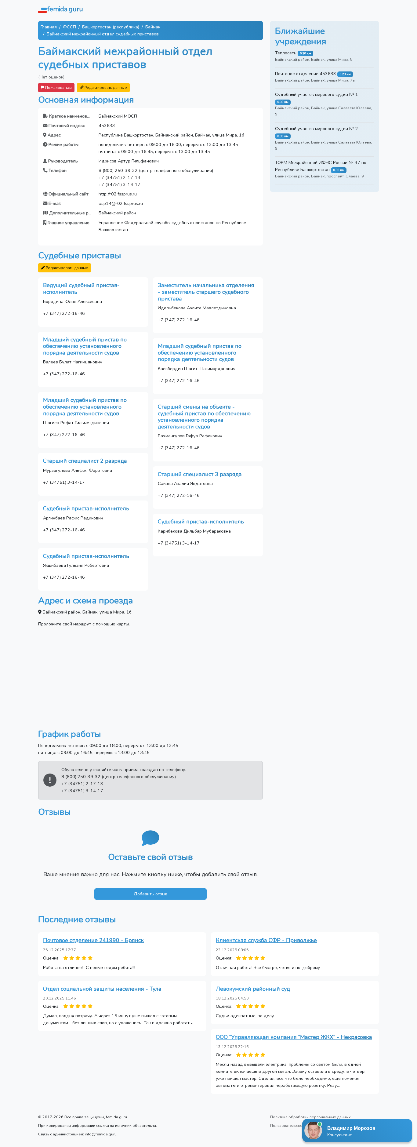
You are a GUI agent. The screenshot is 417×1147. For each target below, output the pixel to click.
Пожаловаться (58, 87)
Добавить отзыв (151, 894)
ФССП (69, 27)
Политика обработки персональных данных (310, 1117)
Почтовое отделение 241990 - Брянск (93, 940)
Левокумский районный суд (253, 988)
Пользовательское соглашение (299, 1125)
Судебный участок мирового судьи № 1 (316, 94)
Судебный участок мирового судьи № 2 (316, 129)
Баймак (152, 27)
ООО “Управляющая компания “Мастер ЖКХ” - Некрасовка (294, 1037)
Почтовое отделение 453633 (305, 74)
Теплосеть (285, 53)
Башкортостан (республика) (110, 27)
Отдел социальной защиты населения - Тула (102, 988)
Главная (49, 27)
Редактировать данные (105, 87)
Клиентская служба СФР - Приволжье (266, 940)
